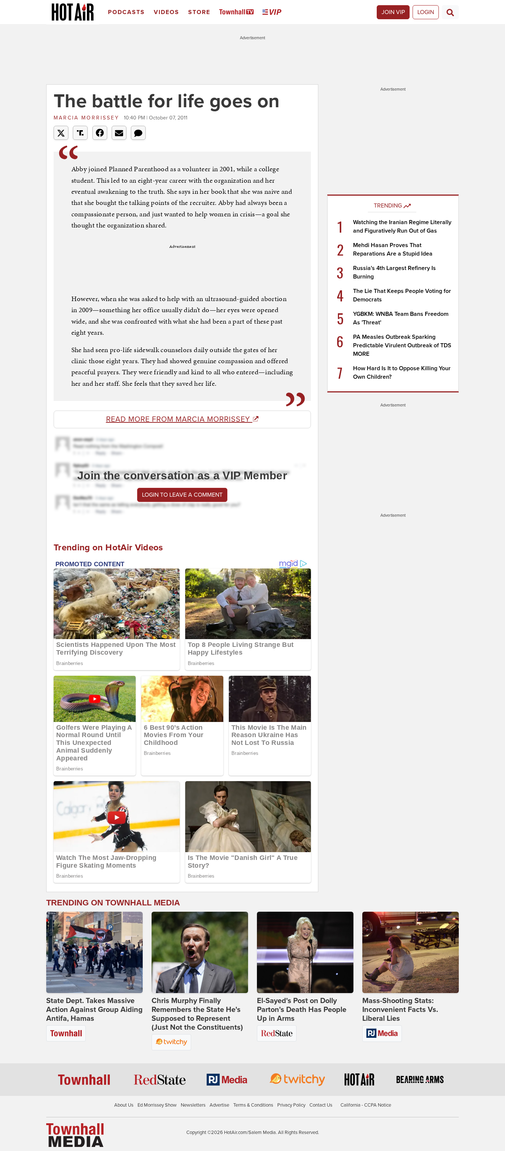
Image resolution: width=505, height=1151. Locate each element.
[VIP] (273, 12)
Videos (166, 12)
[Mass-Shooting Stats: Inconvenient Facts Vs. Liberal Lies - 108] (410, 952)
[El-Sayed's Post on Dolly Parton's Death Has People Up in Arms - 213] (305, 952)
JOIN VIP (393, 12)
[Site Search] (450, 12)
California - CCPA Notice (365, 1105)
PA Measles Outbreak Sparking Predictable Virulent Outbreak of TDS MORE (402, 345)
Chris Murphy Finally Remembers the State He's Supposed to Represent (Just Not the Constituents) (197, 1014)
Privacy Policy (291, 1105)
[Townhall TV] (238, 12)
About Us (123, 1105)
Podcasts (126, 12)
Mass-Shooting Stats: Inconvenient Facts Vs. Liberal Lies (400, 1009)
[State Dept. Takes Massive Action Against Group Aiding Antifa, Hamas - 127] (94, 952)
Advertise (219, 1105)
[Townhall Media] (75, 1135)
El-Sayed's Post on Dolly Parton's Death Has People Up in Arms (301, 1009)
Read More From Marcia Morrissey (179, 419)
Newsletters (193, 1105)
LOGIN (425, 12)
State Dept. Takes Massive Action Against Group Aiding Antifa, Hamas (94, 1009)
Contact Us (320, 1105)
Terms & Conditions (253, 1105)
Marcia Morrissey (88, 118)
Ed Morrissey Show (157, 1105)
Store (199, 12)
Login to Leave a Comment (182, 495)
